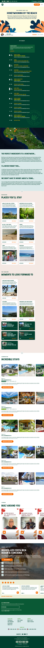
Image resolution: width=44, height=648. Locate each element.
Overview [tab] (34, 34)
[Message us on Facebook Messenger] (8, 1)
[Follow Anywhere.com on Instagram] (27, 634)
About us (19, 621)
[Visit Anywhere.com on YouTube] (25, 634)
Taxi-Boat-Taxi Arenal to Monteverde (21, 66)
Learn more (12, 51)
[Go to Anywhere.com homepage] (2, 4)
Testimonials (10, 620)
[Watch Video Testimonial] (18, 593)
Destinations (10, 623)
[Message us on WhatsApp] (6, 1)
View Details (14, 221)
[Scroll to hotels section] (22, 353)
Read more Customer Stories (6, 596)
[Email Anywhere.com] (2, 1)
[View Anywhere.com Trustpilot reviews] (36, 1)
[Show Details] (16, 375)
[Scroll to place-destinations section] (22, 191)
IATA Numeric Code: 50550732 (22, 637)
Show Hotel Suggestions (7, 387)
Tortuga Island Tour (18, 89)
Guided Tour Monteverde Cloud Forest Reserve (22, 71)
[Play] (4, 532)
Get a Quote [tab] (40, 34)
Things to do (10, 624)
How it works (20, 620)
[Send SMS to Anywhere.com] (4, 1)
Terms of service (30, 621)
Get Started (7, 559)
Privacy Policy (7, 610)
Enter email (4, 607)
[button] (3, 538)
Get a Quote (37, 4)
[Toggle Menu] (42, 4)
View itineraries (11, 621)
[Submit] (18, 607)
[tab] (7, 34)
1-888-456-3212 (14, 1)
